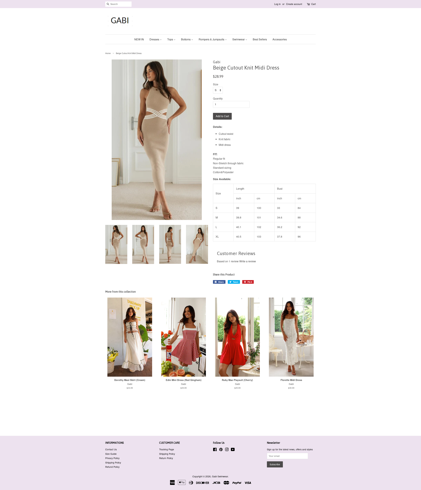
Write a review (247, 261)
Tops (170, 39)
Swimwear (238, 39)
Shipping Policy (113, 462)
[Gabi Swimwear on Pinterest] (221, 450)
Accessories (279, 39)
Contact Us (111, 449)
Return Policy (166, 458)
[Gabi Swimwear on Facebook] (215, 450)
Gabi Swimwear (220, 476)
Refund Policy (112, 466)
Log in (277, 4)
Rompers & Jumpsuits (212, 39)
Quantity (218, 98)
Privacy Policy (112, 458)
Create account (294, 4)
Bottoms (186, 39)
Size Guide (111, 453)
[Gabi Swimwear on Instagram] (227, 450)
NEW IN (139, 39)
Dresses (154, 39)
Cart (313, 4)
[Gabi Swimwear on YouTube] (233, 450)
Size (215, 84)
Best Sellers (260, 39)
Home (108, 53)
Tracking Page (166, 449)
